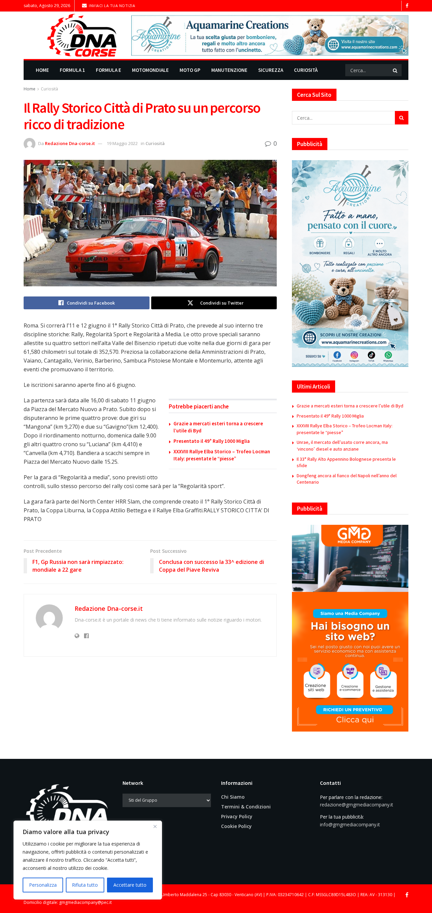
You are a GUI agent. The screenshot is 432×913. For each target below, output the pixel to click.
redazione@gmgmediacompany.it (356, 804)
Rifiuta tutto (85, 885)
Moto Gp (190, 70)
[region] (88, 860)
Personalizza (43, 885)
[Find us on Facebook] (407, 6)
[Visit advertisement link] (269, 35)
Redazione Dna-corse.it (70, 143)
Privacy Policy (236, 816)
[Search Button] (395, 70)
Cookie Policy (236, 826)
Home (42, 70)
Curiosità (306, 70)
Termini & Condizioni (246, 806)
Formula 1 (72, 70)
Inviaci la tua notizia (111, 5)
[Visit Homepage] (73, 35)
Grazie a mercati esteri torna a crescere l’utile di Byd (350, 406)
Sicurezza (270, 70)
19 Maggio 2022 (122, 143)
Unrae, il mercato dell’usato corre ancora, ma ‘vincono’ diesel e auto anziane (342, 445)
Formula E (108, 70)
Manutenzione (229, 70)
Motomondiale (150, 70)
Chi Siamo (233, 797)
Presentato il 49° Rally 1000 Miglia (211, 441)
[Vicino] (155, 826)
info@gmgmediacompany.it (350, 824)
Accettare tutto (129, 885)
